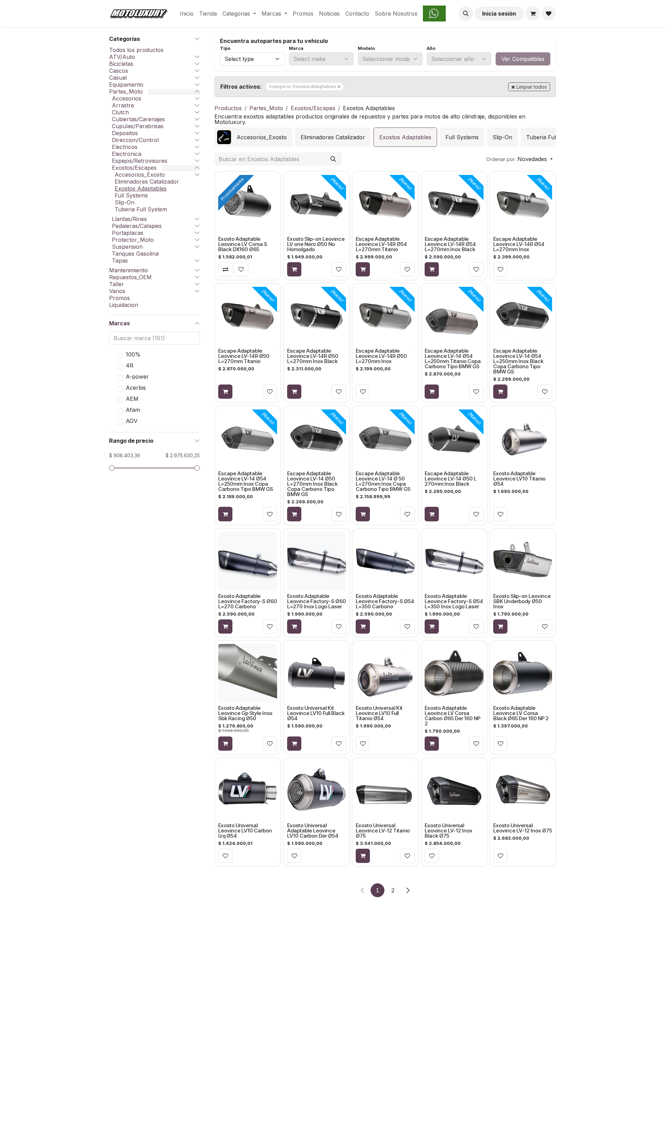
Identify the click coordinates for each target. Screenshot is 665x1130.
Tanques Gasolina (135, 253)
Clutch (120, 112)
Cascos (118, 70)
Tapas (120, 260)
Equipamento (126, 84)
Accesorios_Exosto (140, 174)
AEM (132, 398)
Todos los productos (136, 49)
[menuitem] (186, 13)
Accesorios (126, 98)
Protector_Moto (133, 239)
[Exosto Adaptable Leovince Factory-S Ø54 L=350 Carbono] (385, 561)
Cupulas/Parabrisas (137, 126)
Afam (133, 410)
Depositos (125, 133)
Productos (228, 108)
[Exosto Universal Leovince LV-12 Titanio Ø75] (385, 790)
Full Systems (131, 195)
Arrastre (123, 105)
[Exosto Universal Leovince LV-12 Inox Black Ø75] (454, 790)
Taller (116, 284)
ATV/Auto (122, 57)
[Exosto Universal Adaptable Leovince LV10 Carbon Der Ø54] (316, 790)
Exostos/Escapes (134, 167)
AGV (132, 421)
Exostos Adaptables (141, 188)
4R (129, 365)
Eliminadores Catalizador (147, 181)
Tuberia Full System (141, 209)
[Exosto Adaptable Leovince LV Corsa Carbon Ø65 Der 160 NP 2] (454, 673)
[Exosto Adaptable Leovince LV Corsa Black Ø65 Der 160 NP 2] (522, 673)
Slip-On (124, 202)
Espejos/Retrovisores (139, 161)
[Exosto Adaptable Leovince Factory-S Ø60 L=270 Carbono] (247, 561)
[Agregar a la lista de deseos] (241, 269)
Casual (118, 77)
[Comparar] (225, 269)
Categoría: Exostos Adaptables (306, 86)
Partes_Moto (126, 91)
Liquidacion (123, 305)
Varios (117, 291)
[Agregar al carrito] (294, 269)
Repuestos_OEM (130, 277)
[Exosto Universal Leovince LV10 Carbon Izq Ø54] (247, 790)
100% (133, 354)
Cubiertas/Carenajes (138, 119)
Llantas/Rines (129, 219)
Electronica (126, 154)
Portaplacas (127, 233)
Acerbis (136, 387)
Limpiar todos (531, 87)
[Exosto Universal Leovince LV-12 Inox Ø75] (522, 790)
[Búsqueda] (333, 159)
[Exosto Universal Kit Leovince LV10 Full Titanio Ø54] (385, 673)
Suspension (127, 246)
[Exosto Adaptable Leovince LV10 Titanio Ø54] (522, 438)
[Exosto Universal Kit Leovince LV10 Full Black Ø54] (316, 673)
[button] (466, 13)
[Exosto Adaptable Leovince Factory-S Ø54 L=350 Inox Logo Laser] (454, 561)
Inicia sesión (499, 13)
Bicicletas (121, 64)
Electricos (125, 147)
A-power (137, 376)
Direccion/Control (135, 140)
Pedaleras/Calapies (137, 226)
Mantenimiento (128, 270)
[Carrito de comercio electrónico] (532, 13)
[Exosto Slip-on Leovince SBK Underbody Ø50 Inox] (522, 561)
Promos (119, 298)
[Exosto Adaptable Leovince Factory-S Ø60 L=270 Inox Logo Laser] (316, 561)
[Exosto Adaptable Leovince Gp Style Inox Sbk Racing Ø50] (247, 673)
